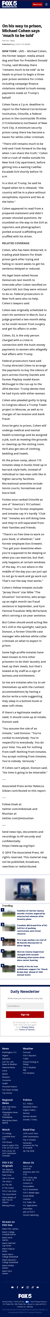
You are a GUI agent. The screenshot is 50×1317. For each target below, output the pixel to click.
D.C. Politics (28, 1103)
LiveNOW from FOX (8, 1137)
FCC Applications (30, 1205)
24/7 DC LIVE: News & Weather (9, 1063)
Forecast (27, 1052)
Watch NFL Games (10, 1229)
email (38, 1287)
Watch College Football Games (9, 1233)
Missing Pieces (8, 1205)
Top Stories (7, 1093)
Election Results (30, 1116)
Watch (6, 1129)
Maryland (6, 1058)
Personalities (28, 1186)
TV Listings (6, 1133)
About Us (28, 1162)
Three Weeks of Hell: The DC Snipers (9, 1199)
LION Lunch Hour (30, 1133)
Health (5, 1083)
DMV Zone (6, 1175)
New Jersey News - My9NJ (10, 1121)
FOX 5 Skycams (29, 1055)
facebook (17, 1287)
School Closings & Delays (31, 1063)
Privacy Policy (28, 1027)
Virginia (5, 1055)
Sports (5, 1074)
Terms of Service (27, 1029)
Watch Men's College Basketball (10, 1255)
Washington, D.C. (9, 1052)
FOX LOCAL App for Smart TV (30, 1178)
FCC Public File (29, 1202)
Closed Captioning (31, 1215)
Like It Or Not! (8, 1178)
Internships (27, 1208)
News (13, 41)
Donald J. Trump (30, 1119)
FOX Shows (7, 1142)
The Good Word (9, 1194)
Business (6, 1077)
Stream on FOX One (8, 1223)
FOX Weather (28, 1073)
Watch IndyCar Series (8, 1249)
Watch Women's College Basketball (10, 1261)
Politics (27, 1099)
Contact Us (28, 1183)
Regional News (7, 1101)
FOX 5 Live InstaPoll (27, 1167)
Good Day (29, 1129)
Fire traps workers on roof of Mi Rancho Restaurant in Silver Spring (31, 943)
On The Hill (7, 1184)
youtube (12, 1287)
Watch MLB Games (7, 1238)
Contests (27, 1199)
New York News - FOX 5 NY (9, 1108)
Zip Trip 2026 (28, 1151)
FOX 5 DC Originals (7, 1164)
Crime (4, 1070)
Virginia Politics (29, 1110)
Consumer (6, 1080)
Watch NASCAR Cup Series (8, 1244)
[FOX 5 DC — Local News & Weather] (10, 4)
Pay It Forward (29, 1139)
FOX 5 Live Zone (9, 1191)
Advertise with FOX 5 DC (31, 1173)
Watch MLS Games (7, 1272)
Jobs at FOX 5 (29, 1212)
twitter (22, 1287)
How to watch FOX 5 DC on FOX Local (10, 1146)
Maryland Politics (30, 1107)
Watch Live (37, 4)
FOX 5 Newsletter (30, 1189)
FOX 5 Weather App (29, 1068)
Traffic (26, 1058)
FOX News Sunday (10, 1090)
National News (8, 1067)
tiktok (33, 1287)
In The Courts (8, 1188)
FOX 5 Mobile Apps (31, 1192)
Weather (28, 1048)
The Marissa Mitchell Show (8, 1170)
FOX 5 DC (5, 41)
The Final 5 (7, 1181)
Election (26, 1113)
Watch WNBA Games (8, 1266)
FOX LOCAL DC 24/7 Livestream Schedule (9, 1153)
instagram (27, 1287)
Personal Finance (9, 1086)
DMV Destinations (31, 1136)
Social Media (28, 1196)
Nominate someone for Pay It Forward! (30, 1145)
